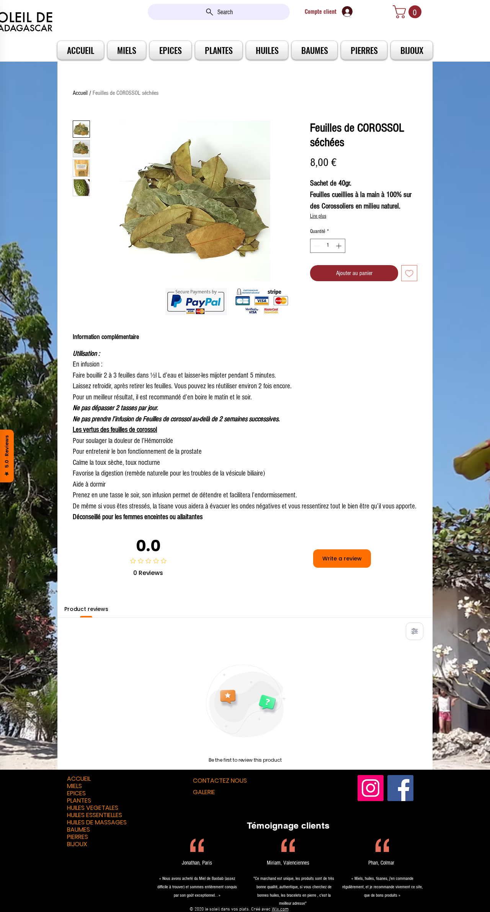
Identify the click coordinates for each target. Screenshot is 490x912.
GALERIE (204, 792)
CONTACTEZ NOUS (220, 780)
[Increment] (339, 245)
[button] (409, 11)
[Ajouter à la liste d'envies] (409, 273)
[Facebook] (400, 788)
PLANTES (79, 800)
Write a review (342, 558)
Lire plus (318, 216)
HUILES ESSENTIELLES (94, 815)
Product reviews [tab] (86, 609)
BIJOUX (77, 844)
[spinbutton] (328, 245)
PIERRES (77, 836)
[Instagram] (371, 788)
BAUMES (78, 829)
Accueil (80, 93)
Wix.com (280, 909)
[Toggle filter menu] (414, 631)
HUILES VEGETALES (92, 807)
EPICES (76, 793)
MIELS (74, 786)
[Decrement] (316, 245)
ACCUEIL (79, 778)
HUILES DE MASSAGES (97, 822)
